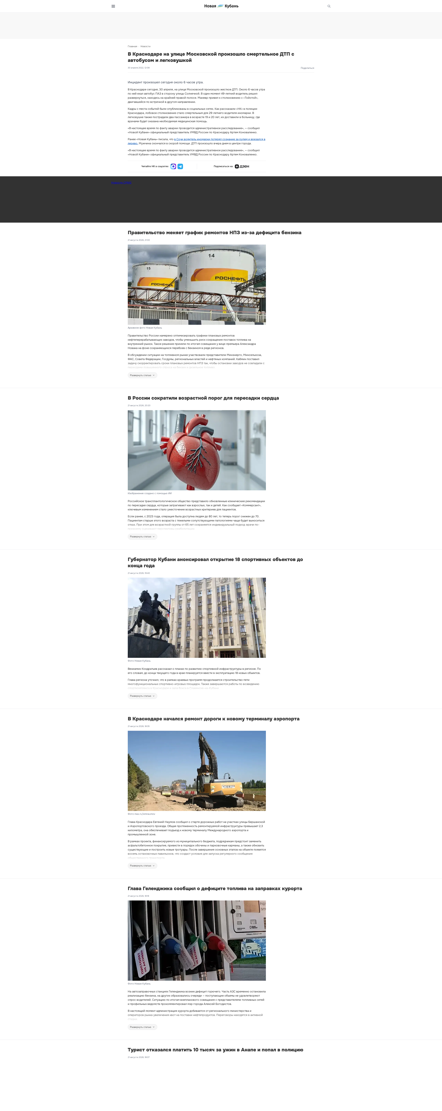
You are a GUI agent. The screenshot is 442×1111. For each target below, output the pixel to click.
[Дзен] (242, 166)
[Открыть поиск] (329, 6)
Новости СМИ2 (121, 182)
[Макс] (173, 166)
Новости (145, 46)
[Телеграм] (180, 166)
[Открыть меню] (113, 6)
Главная (132, 46)
